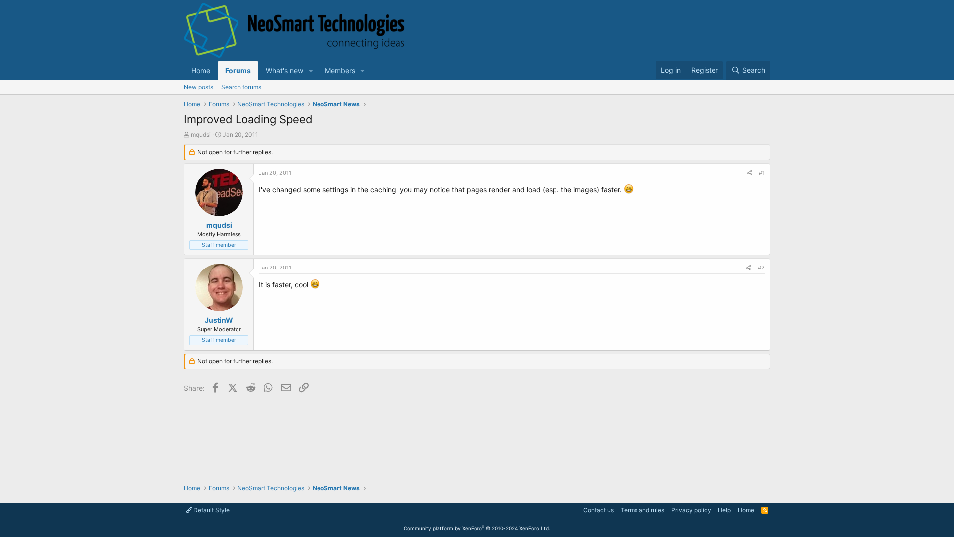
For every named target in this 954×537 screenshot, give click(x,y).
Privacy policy (691, 510)
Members (340, 70)
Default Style (211, 510)
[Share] (749, 173)
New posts (198, 86)
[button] (311, 70)
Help (724, 510)
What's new (284, 70)
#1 (762, 172)
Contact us (598, 510)
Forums (238, 70)
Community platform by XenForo (477, 528)
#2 (761, 267)
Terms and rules (642, 510)
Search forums (241, 86)
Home (200, 70)
